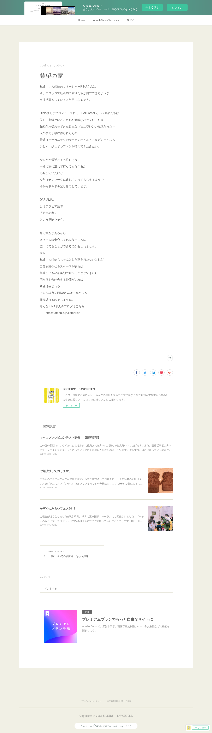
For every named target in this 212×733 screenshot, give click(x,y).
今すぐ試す (152, 7)
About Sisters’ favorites (106, 20)
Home (81, 20)
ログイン (177, 7)
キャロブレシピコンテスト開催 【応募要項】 (70, 437)
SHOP (130, 20)
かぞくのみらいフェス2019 (57, 508)
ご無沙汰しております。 (56, 471)
